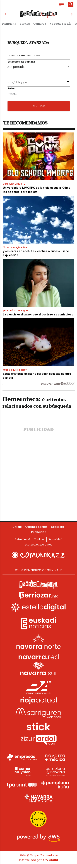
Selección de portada (21, 61)
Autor (11, 88)
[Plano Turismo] (55, 771)
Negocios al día (60, 23)
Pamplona (9, 23)
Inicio (17, 526)
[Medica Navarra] (55, 757)
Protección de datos (38, 544)
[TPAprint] (22, 784)
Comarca (39, 23)
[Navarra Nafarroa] (38, 798)
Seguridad (55, 539)
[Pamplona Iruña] (55, 784)
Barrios (25, 23)
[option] (39, 14)
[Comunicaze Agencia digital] (38, 555)
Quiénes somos (36, 526)
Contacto (57, 526)
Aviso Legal (22, 539)
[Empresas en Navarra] (22, 757)
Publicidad (38, 532)
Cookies (39, 539)
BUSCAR (38, 106)
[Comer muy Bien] (22, 771)
